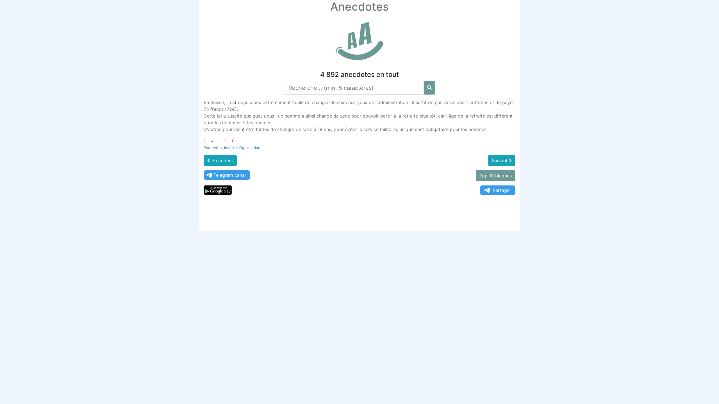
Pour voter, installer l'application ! (233, 147)
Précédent (221, 160)
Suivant (500, 160)
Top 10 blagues (495, 175)
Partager (502, 190)
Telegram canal (229, 175)
